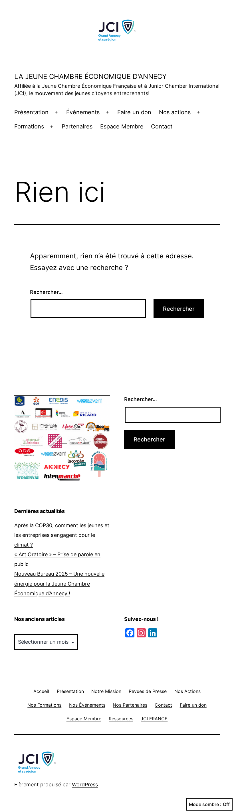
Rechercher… (46, 292)
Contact (161, 126)
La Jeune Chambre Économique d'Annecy (90, 76)
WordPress (85, 785)
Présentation (31, 112)
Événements (83, 112)
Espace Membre (122, 126)
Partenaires (77, 126)
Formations (29, 126)
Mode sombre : (205, 804)
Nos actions (175, 112)
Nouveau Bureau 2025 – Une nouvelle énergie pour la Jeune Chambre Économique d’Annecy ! (59, 583)
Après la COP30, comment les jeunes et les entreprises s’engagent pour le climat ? (61, 535)
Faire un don (134, 112)
